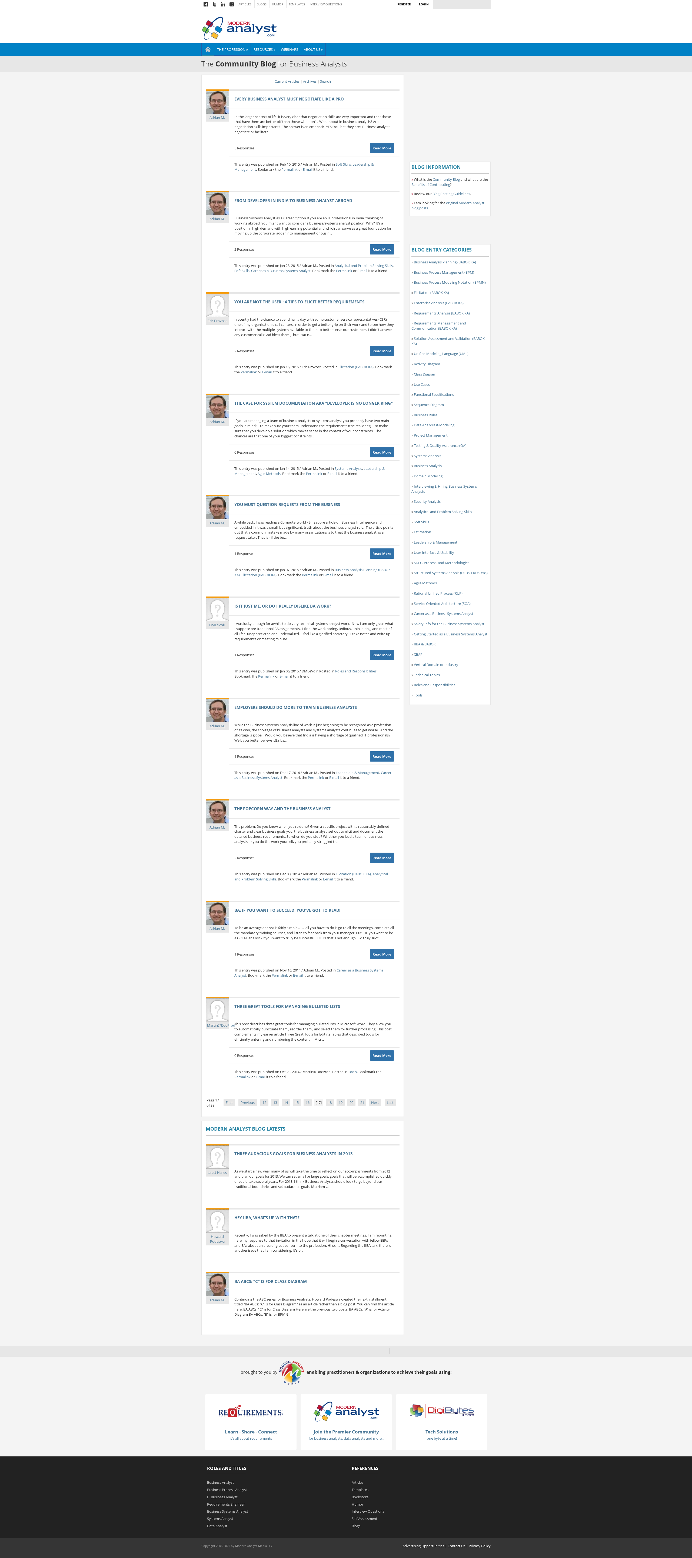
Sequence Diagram (429, 404)
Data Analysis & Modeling (434, 425)
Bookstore (360, 1497)
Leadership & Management (357, 772)
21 (362, 1102)
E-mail (307, 169)
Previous (248, 1102)
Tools (352, 1071)
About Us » (313, 49)
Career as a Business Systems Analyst (281, 270)
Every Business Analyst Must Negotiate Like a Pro (289, 99)
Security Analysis (427, 501)
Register (404, 4)
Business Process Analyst (227, 1489)
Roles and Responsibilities (356, 671)
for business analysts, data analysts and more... (346, 1438)
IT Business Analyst (222, 1497)
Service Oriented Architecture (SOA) (442, 603)
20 (351, 1102)
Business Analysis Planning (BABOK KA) (445, 262)
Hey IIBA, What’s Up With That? (267, 1217)
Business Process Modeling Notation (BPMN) (450, 282)
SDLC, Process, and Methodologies (441, 562)
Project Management (431, 435)
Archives (310, 81)
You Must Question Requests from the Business (287, 504)
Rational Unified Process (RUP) (438, 593)
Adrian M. (217, 117)
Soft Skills (343, 164)
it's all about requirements (251, 1438)
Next (375, 1102)
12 (264, 1102)
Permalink (289, 169)
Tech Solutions (441, 1432)
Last (390, 1102)
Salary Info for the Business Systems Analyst (449, 623)
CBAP (418, 654)
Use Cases (422, 384)
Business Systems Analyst (227, 1511)
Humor (277, 4)
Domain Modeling (428, 476)
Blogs (262, 4)
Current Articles (287, 81)
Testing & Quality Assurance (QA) (440, 445)
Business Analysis (428, 465)
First (229, 1102)
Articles (244, 4)
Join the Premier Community (346, 1432)
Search (325, 81)
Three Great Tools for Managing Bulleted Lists (287, 1006)
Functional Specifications (434, 394)
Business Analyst (220, 1482)
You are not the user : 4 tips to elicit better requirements (299, 301)
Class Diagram (425, 374)
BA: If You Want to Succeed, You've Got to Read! (287, 910)
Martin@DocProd (221, 1025)
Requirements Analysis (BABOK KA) (442, 313)
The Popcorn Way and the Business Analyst (282, 808)
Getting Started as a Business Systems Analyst (450, 634)
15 (297, 1102)
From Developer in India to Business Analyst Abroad (293, 200)
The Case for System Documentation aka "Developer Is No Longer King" (313, 403)
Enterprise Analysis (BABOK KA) (439, 302)
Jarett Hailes (217, 1172)
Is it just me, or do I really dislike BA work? (282, 606)
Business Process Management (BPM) (444, 272)
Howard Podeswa (217, 1239)
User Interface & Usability (434, 552)
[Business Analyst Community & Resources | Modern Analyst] (239, 27)
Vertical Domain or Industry (436, 664)
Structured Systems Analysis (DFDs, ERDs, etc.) (451, 572)
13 (275, 1102)
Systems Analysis (348, 468)
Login (424, 4)
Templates (297, 4)
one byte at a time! (442, 1438)
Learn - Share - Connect (251, 1432)
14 (286, 1102)
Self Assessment (364, 1518)
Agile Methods (269, 473)
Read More (381, 148)
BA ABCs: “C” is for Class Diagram (270, 1281)
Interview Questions (326, 4)
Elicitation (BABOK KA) (356, 366)
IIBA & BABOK (425, 644)
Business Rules (425, 415)
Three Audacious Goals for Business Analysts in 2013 (293, 1153)
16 (308, 1102)
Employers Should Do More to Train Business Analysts (295, 707)
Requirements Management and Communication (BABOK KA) (438, 326)
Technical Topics (427, 674)
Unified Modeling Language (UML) (441, 353)
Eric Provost (217, 320)
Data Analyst (217, 1525)
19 (340, 1102)
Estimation (422, 532)
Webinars (289, 49)
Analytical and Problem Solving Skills (364, 265)
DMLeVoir (217, 624)
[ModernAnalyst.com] (346, 1411)
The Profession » (232, 49)
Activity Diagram (427, 363)
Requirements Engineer (226, 1504)
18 (330, 1102)
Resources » (264, 49)
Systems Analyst (220, 1518)
